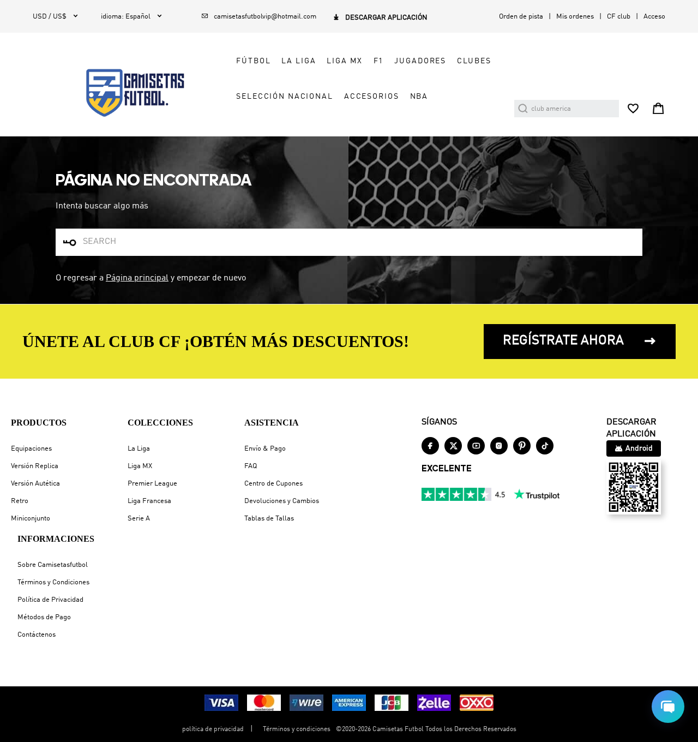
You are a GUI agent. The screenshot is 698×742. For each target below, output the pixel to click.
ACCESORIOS (371, 96)
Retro (19, 501)
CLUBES (474, 61)
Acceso (654, 16)
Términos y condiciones (296, 729)
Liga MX (140, 466)
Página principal (137, 278)
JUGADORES (420, 61)
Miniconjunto (30, 518)
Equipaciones (31, 448)
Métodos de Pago (44, 617)
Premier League (152, 483)
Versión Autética (35, 483)
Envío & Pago (265, 448)
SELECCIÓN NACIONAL (284, 96)
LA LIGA (298, 61)
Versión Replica (34, 466)
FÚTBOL (253, 61)
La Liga (139, 448)
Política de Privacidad (50, 599)
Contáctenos (36, 634)
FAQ (250, 466)
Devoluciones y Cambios (281, 501)
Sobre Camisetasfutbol (52, 565)
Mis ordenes (575, 16)
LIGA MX (344, 61)
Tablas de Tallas (269, 518)
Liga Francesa (149, 501)
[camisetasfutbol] (126, 92)
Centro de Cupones (273, 483)
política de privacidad (213, 729)
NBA (419, 96)
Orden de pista (521, 16)
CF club (618, 16)
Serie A (139, 518)
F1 (379, 61)
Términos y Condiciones (53, 582)
